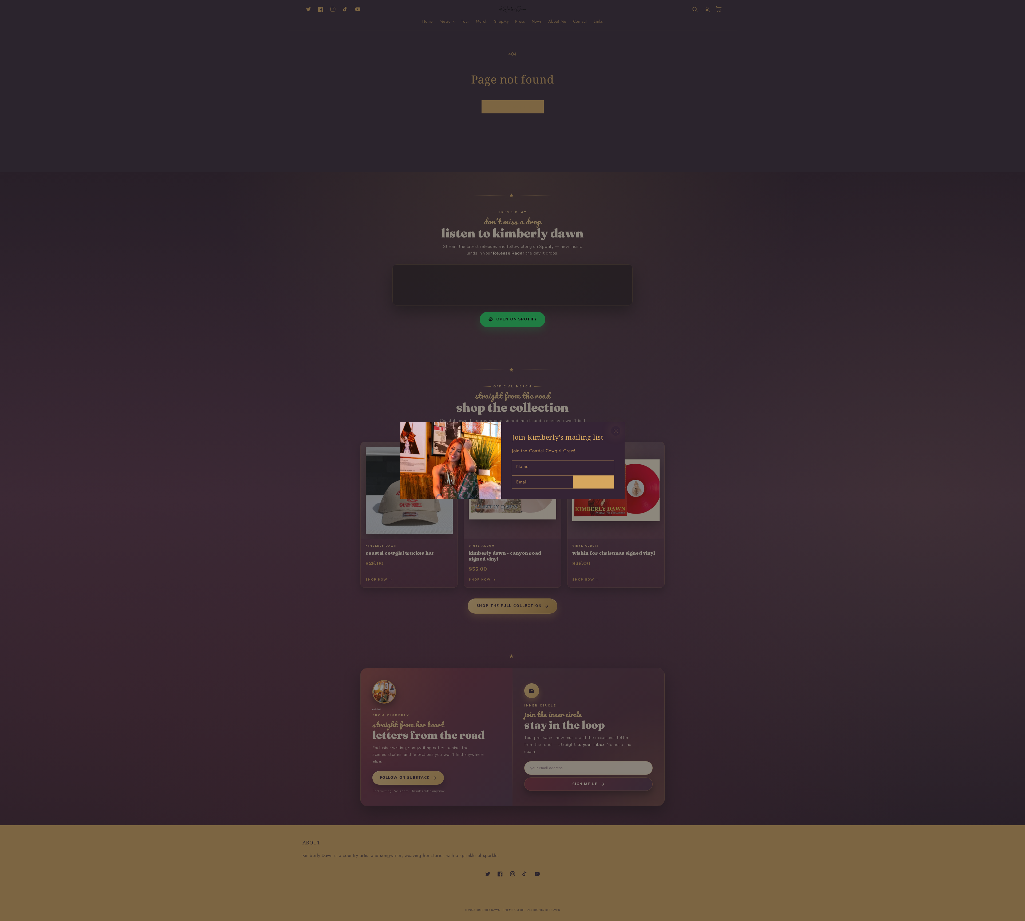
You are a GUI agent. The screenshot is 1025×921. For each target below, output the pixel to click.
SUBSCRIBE (593, 481)
